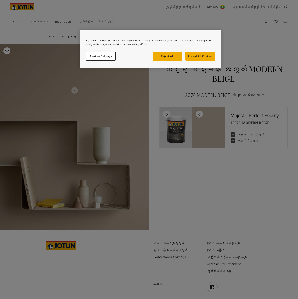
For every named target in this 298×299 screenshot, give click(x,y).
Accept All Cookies (200, 56)
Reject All (167, 56)
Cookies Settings (101, 56)
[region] (150, 49)
